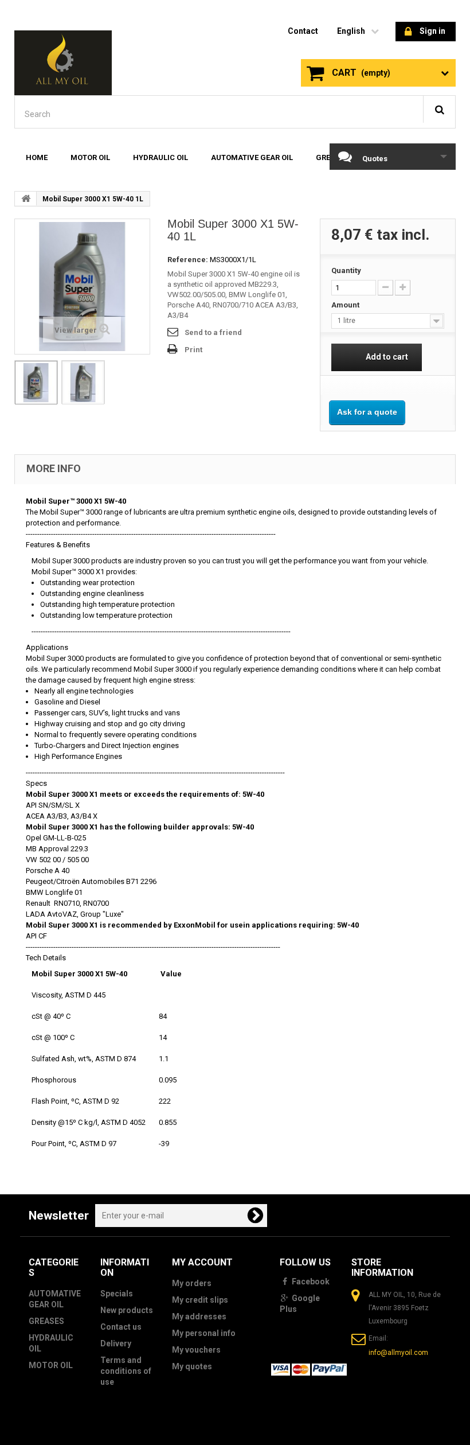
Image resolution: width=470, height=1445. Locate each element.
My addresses (199, 1316)
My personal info (204, 1333)
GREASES (46, 1321)
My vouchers (196, 1349)
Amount (347, 305)
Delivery (115, 1343)
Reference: (187, 259)
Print (193, 349)
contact (303, 31)
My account (202, 1262)
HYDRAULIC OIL (160, 157)
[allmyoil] (63, 62)
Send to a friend (213, 332)
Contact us (121, 1326)
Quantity (346, 270)
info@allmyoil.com (398, 1353)
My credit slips (200, 1299)
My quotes (192, 1366)
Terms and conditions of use (125, 1371)
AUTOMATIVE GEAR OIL (252, 157)
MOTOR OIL (90, 157)
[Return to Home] (26, 198)
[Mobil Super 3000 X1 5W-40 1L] (36, 382)
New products (126, 1310)
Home (37, 157)
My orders (191, 1283)
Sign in (432, 31)
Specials (116, 1293)
